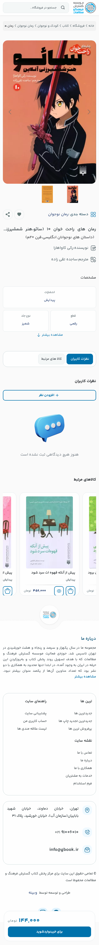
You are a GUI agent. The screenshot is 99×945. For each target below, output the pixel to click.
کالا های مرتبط (51, 359)
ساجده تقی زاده (64, 259)
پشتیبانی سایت (36, 713)
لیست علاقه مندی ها (32, 729)
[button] (19, 214)
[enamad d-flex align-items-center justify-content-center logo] (49, 857)
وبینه (33, 893)
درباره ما (86, 760)
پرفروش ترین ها (80, 729)
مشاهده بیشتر (85, 676)
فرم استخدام (82, 783)
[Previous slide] (89, 112)
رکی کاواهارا (63, 248)
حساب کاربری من (35, 721)
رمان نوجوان (58, 214)
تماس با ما (84, 753)
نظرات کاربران (80, 359)
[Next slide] (10, 112)
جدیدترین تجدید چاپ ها (75, 721)
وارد (47, 931)
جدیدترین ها (83, 713)
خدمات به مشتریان (79, 776)
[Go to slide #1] (72, 194)
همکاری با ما (83, 768)
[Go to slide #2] (47, 194)
